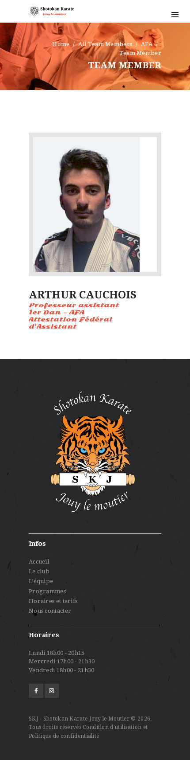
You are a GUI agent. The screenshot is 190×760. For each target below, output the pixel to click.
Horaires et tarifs (53, 601)
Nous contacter (50, 610)
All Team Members (105, 44)
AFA (146, 44)
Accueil (39, 561)
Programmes (47, 591)
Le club (39, 571)
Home (60, 44)
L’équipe (41, 581)
